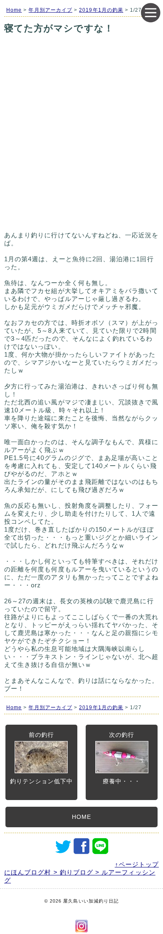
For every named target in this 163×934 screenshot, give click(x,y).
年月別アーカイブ (50, 10)
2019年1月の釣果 (101, 10)
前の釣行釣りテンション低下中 (41, 758)
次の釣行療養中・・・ (121, 758)
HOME (81, 816)
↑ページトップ (137, 864)
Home (14, 10)
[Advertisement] (81, 143)
